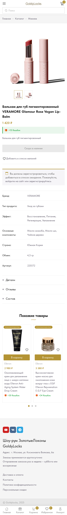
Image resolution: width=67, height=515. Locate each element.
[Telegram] (20, 430)
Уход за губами (35, 206)
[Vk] (13, 430)
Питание (50, 216)
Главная (6, 18)
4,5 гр (30, 255)
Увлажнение (48, 220)
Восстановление (36, 216)
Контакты (8, 479)
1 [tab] (29, 406)
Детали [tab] (10, 280)
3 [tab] (35, 406)
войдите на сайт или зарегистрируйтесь (28, 181)
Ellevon (7, 363)
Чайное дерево (35, 234)
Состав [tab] (10, 298)
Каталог (19, 18)
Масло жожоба (35, 230)
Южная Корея (35, 245)
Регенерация (34, 220)
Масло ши (50, 230)
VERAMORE (33, 195)
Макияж (32, 18)
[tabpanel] (16, 364)
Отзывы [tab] (11, 289)
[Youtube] (6, 430)
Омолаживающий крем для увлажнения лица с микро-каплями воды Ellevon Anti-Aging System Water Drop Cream (16, 381)
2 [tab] (32, 406)
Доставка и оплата (13, 474)
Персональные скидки (14, 489)
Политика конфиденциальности (19, 484)
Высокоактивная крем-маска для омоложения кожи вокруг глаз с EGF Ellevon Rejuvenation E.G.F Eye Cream (46, 381)
